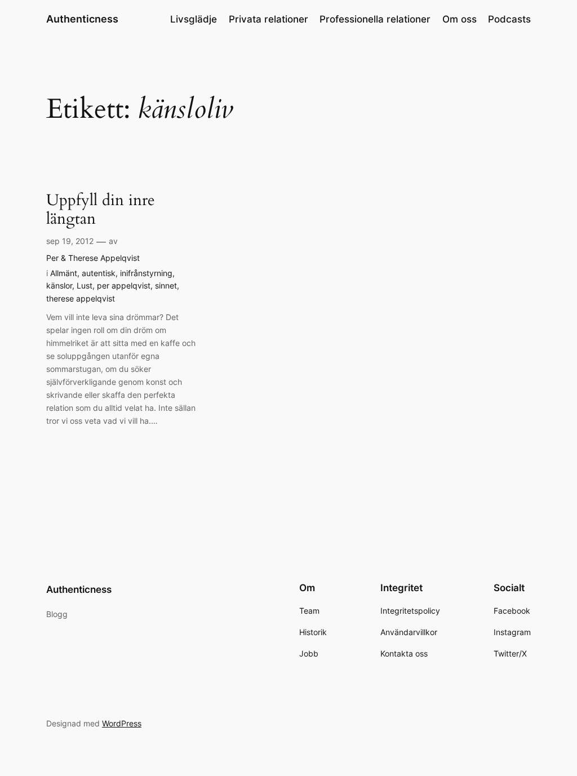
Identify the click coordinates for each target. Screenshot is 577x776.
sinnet (166, 285)
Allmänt (63, 273)
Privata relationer (268, 19)
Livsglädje (193, 19)
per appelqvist (123, 285)
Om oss (459, 19)
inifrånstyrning (146, 273)
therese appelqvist (80, 298)
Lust (84, 285)
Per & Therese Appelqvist (93, 258)
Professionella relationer (374, 19)
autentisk (99, 273)
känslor (59, 285)
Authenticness (82, 19)
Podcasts (509, 19)
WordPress (121, 723)
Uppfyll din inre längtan (100, 209)
